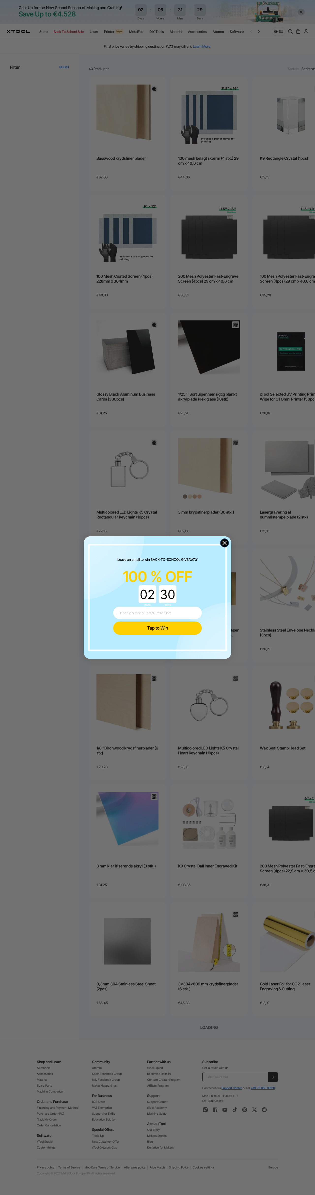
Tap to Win (157, 628)
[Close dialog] (224, 543)
